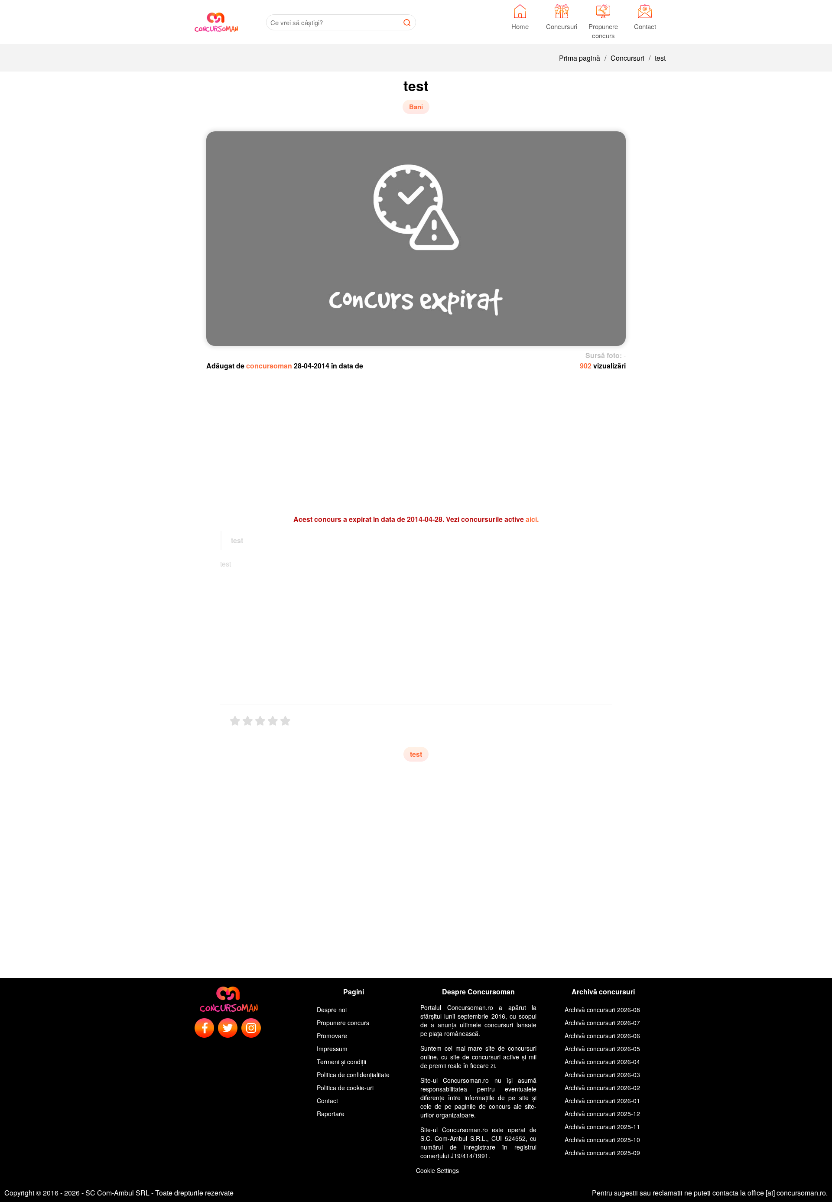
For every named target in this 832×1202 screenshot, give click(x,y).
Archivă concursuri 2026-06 (602, 1035)
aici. (532, 519)
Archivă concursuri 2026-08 (602, 1009)
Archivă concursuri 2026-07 (602, 1022)
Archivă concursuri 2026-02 (602, 1087)
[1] (235, 721)
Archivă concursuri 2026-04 (602, 1061)
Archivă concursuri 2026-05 (602, 1048)
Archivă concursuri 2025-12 (602, 1113)
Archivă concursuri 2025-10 (602, 1139)
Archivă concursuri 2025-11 (602, 1126)
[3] (260, 721)
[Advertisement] (416, 438)
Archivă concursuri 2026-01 (602, 1100)
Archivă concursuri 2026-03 (602, 1074)
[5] (285, 721)
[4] (272, 721)
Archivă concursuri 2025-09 (602, 1152)
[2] (247, 721)
